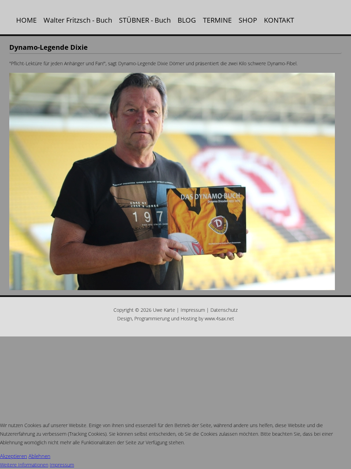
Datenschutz (224, 310)
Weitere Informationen (24, 464)
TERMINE (217, 20)
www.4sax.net (219, 318)
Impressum (193, 310)
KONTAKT (279, 20)
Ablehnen (39, 456)
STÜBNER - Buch (145, 20)
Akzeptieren (13, 456)
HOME (26, 20)
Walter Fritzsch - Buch (78, 20)
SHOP (248, 20)
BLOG (187, 20)
